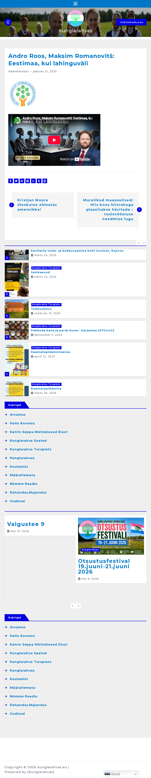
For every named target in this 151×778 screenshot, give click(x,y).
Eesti (115, 774)
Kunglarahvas (22, 458)
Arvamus (18, 414)
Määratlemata (18, 71)
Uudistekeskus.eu (131, 22)
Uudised (17, 501)
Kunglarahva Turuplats (46, 268)
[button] (138, 243)
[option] (75, 250)
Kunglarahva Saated (28, 440)
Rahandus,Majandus (28, 492)
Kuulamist (19, 466)
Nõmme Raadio (24, 484)
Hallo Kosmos (22, 423)
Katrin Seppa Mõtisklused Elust (39, 432)
